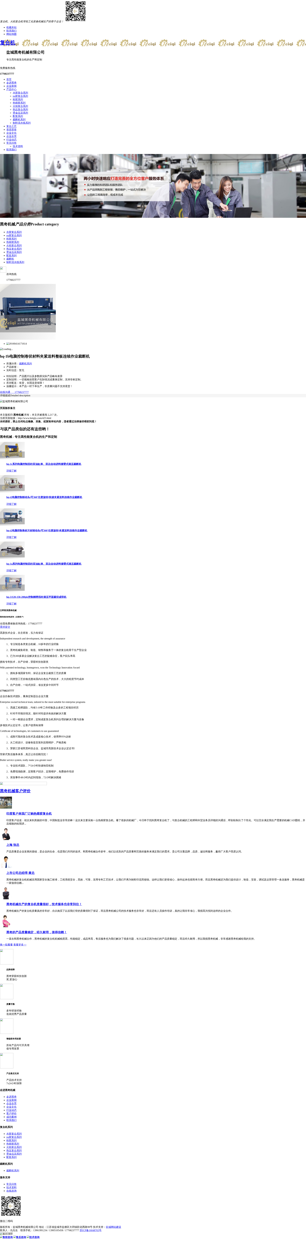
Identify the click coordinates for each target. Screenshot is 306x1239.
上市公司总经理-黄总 (20, 873)
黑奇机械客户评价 (15, 791)
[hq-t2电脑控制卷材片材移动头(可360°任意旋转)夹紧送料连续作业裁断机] (12, 524)
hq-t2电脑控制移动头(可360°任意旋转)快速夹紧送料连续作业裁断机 (44, 497)
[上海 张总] (6, 839)
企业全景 (11, 136)
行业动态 (11, 139)
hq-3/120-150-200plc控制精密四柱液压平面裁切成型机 (36, 597)
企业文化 (11, 133)
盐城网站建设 (113, 1227)
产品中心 (11, 89)
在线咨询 (11, 1190)
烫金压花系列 (20, 112)
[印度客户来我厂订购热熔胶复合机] (6, 807)
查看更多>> (19, 944)
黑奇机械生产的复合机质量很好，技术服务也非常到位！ (44, 904)
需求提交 (5, 627)
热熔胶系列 (19, 102)
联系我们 (11, 30)
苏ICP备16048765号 (91, 1230)
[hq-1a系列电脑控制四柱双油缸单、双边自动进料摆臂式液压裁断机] (12, 558)
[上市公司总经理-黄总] (6, 867)
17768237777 (19, 392)
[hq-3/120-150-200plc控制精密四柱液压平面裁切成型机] (12, 591)
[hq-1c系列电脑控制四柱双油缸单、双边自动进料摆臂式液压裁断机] (12, 458)
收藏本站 (11, 27)
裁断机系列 (19, 119)
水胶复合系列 (20, 92)
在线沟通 (5, 392)
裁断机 (10, 258)
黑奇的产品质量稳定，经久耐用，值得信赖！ (36, 932)
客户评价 (11, 1113)
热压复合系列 (20, 109)
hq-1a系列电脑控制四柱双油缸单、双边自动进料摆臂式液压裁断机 (43, 563)
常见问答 (11, 143)
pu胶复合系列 (20, 96)
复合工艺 (11, 126)
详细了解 (11, 470)
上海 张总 (12, 845)
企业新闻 (11, 86)
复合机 (7, 42)
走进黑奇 (11, 82)
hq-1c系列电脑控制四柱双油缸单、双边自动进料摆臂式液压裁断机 (43, 464)
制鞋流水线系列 (22, 122)
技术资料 (18, 146)
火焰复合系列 (20, 106)
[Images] (28, 338)
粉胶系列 (18, 99)
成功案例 (11, 1116)
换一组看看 (6, 944)
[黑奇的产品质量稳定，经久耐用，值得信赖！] (6, 926)
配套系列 (18, 116)
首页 (8, 79)
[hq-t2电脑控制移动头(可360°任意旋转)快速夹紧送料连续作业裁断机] (12, 491)
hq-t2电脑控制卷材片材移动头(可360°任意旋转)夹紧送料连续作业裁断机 (46, 530)
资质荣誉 (11, 129)
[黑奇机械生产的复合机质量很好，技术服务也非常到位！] (6, 898)
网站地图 (11, 34)
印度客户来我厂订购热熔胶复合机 (29, 813)
